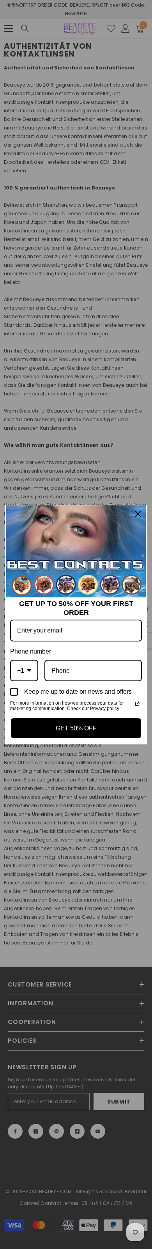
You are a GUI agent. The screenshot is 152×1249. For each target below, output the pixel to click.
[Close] (138, 514)
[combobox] (24, 670)
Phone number (30, 651)
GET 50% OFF (76, 728)
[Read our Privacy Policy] (137, 704)
